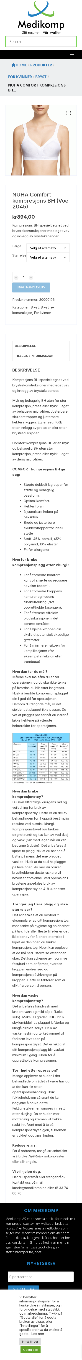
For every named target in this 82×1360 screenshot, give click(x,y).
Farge (16, 246)
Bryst (35, 307)
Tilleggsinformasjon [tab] (34, 356)
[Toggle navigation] (72, 54)
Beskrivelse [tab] (25, 346)
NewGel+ (35, 1156)
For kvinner (42, 313)
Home (21, 65)
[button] (68, 113)
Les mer (37, 1334)
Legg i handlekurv (31, 287)
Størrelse (19, 255)
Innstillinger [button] (30, 1341)
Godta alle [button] (30, 1349)
